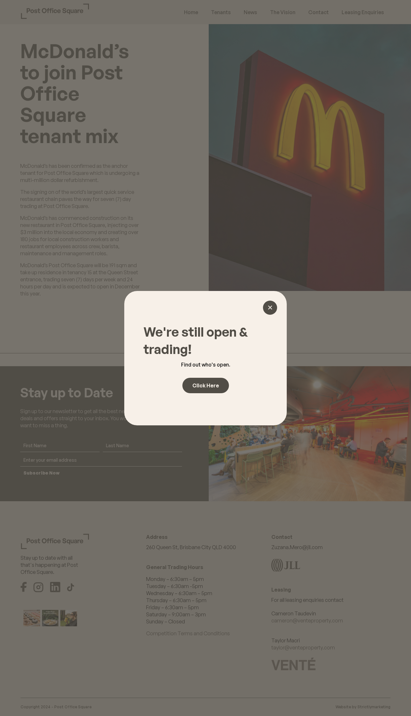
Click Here (205, 385)
